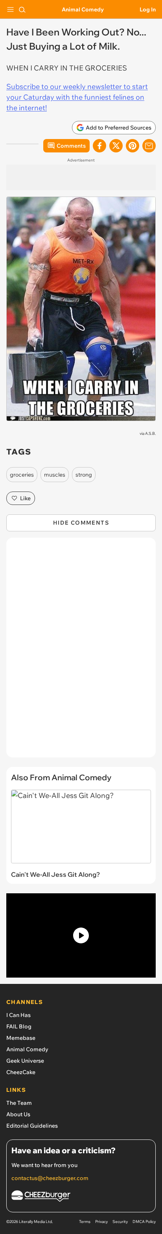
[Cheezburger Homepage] (81, 1197)
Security (120, 1221)
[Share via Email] (149, 145)
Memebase (20, 1037)
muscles (54, 474)
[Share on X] (116, 145)
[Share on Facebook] (99, 145)
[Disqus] (81, 651)
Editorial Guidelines (32, 1125)
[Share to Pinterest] (132, 145)
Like (25, 498)
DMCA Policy (144, 1221)
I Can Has (18, 1015)
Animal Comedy (83, 9)
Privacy (101, 1221)
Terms (84, 1221)
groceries (22, 474)
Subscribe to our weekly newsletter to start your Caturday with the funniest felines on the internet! (77, 97)
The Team (19, 1102)
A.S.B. (150, 433)
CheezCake (20, 1072)
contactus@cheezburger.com (49, 1178)
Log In (148, 9)
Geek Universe (25, 1060)
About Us (18, 1114)
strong (83, 474)
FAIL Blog (18, 1026)
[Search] (22, 9)
